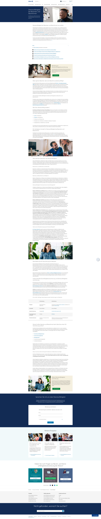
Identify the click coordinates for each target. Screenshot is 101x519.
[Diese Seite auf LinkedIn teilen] (54, 485)
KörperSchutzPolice (31, 496)
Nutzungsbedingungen (53, 516)
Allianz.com (69, 516)
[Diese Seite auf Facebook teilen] (50, 485)
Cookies (48, 516)
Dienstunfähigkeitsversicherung (33, 498)
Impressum (35, 516)
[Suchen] (63, 511)
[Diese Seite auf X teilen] (52, 485)
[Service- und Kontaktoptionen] (95, 515)
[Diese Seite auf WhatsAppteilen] (57, 485)
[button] (55, 35)
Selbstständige (56, 305)
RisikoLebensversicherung (32, 499)
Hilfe (59, 496)
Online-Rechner (64, 516)
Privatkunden (36, 1)
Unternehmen (59, 516)
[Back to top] (98, 259)
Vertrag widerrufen (31, 517)
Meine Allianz (61, 499)
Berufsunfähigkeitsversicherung (33, 495)
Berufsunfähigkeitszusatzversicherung (49, 499)
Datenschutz (39, 516)
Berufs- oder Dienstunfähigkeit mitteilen (64, 498)
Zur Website (35, 478)
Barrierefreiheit (44, 516)
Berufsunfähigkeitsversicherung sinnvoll (49, 495)
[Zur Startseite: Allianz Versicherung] (30, 1)
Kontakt (60, 495)
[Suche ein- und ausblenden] (72, 4)
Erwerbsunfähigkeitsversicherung (48, 498)
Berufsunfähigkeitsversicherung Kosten (49, 496)
